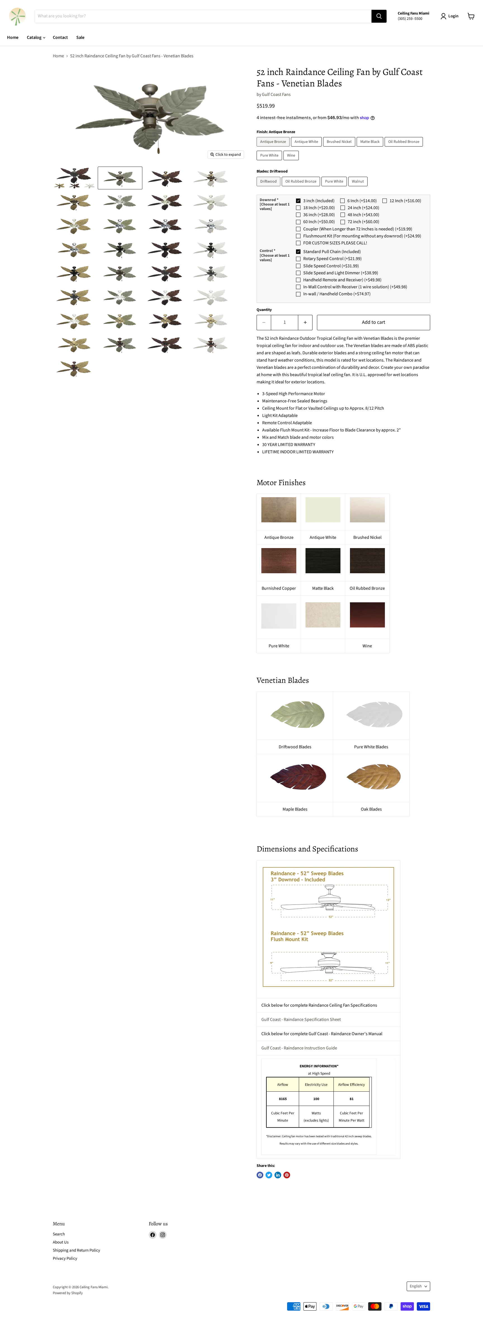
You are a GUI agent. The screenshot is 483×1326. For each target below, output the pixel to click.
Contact (60, 37)
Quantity (264, 310)
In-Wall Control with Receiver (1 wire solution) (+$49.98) (355, 286)
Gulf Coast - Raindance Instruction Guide (299, 1048)
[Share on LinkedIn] (277, 1175)
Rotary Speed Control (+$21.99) (332, 258)
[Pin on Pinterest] (286, 1175)
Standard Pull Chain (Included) (332, 251)
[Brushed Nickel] (340, 148)
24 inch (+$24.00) (363, 207)
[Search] (379, 16)
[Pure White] (270, 162)
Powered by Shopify (68, 1293)
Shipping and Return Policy (76, 1250)
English (416, 1286)
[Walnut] (358, 188)
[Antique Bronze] (274, 148)
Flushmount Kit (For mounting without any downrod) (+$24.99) (362, 236)
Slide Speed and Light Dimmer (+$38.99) (340, 272)
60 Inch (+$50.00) (319, 221)
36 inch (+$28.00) (319, 214)
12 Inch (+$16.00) (405, 200)
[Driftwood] (269, 188)
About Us (60, 1242)
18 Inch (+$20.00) (319, 207)
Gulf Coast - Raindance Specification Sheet (301, 1019)
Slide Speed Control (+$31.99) (331, 265)
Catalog (34, 37)
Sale (80, 37)
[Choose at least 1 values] (275, 206)
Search (59, 1234)
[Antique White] (307, 148)
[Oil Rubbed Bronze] (404, 148)
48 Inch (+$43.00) (363, 214)
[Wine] (291, 162)
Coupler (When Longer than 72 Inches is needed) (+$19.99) (357, 229)
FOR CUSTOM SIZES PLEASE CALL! (335, 243)
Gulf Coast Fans (276, 94)
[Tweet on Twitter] (269, 1175)
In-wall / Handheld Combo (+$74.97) (337, 293)
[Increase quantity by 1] (305, 322)
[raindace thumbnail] (74, 178)
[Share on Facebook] (260, 1175)
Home (12, 37)
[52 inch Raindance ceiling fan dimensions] (328, 927)
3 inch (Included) (319, 200)
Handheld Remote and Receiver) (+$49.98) (342, 279)
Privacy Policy (65, 1258)
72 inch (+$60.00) (363, 221)
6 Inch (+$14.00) (362, 200)
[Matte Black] (371, 148)
